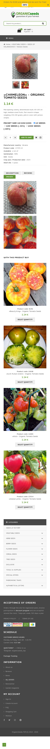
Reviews (28, 173)
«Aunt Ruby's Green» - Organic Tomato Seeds (25, 374)
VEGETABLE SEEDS (13, 533)
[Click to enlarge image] (25, 66)
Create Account (12, 703)
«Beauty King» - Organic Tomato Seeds (25, 311)
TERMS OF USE (27, 619)
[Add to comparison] (40, 137)
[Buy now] (36, 137)
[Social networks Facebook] (5, 720)
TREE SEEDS (10, 559)
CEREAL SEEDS (11, 554)
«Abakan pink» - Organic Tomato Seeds (25, 499)
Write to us (21, 648)
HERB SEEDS (10, 538)
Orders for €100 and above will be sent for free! (25, 2)
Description (12, 173)
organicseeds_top (19, 651)
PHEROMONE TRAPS (13, 580)
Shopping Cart (11, 712)
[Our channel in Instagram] (15, 720)
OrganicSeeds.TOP (19, 732)
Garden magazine (12, 688)
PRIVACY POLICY (10, 619)
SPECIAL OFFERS (12, 575)
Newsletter (10, 684)
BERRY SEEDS (11, 544)
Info (25, 5)
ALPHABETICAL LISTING (15, 586)
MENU (10, 38)
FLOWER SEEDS (11, 549)
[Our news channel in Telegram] (21, 720)
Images (9, 177)
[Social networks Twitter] (9, 720)
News (8, 676)
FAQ (7, 707)
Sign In (8, 699)
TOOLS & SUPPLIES (13, 570)
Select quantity (25, 319)
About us (9, 667)
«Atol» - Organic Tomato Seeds (25, 436)
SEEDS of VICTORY (13, 528)
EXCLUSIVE (10, 565)
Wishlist (9, 716)
